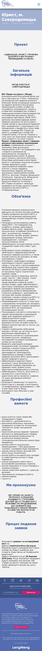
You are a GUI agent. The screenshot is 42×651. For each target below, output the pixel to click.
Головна (5, 23)
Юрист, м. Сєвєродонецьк (23, 23)
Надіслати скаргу (21, 627)
